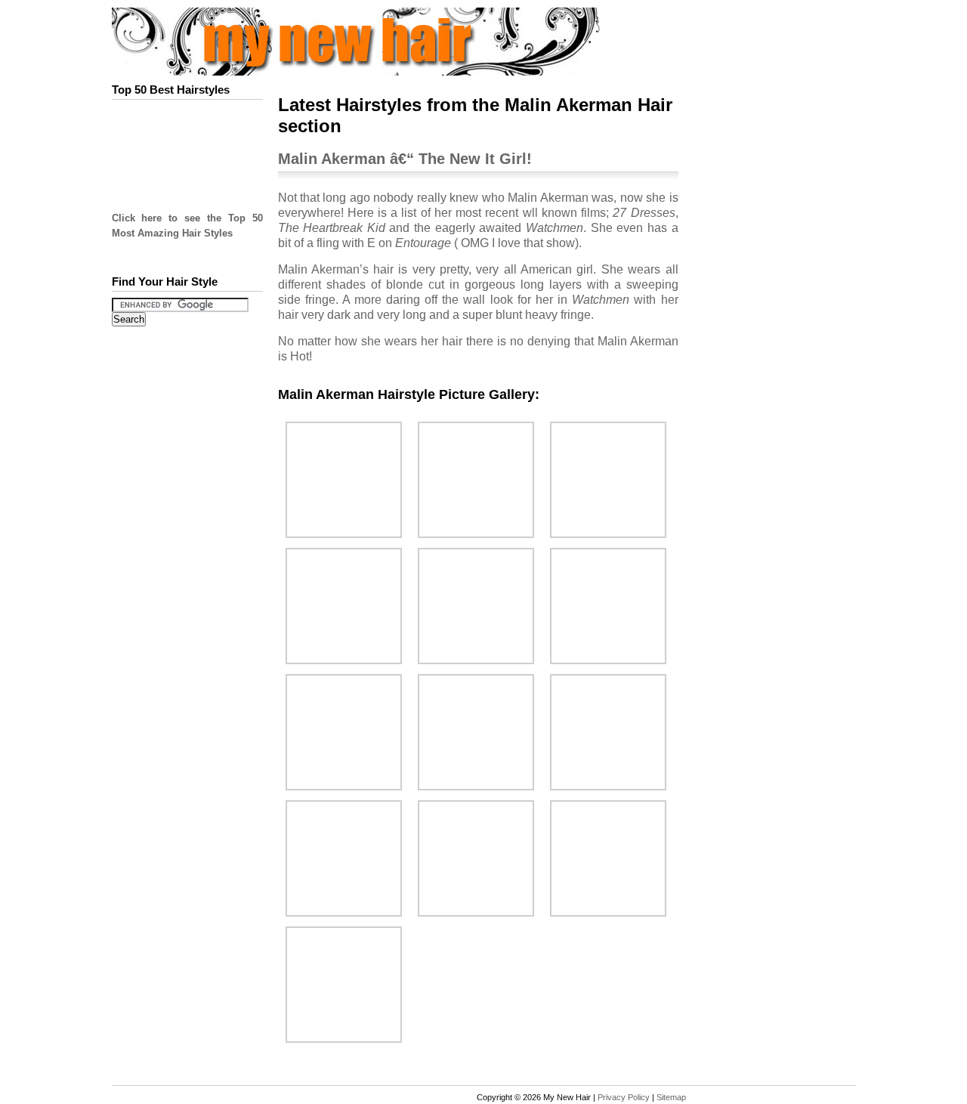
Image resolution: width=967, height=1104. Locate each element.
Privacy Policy (624, 1097)
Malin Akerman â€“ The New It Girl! (405, 158)
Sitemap (671, 1097)
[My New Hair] (387, 70)
